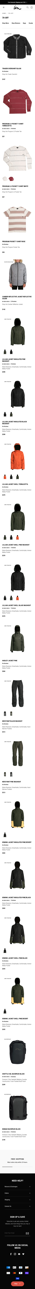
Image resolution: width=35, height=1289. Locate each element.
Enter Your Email (9, 1233)
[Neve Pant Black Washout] (17, 694)
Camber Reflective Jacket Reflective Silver (17, 298)
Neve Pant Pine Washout (11, 782)
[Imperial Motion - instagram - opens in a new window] (15, 1254)
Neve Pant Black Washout (12, 721)
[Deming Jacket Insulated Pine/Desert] (17, 815)
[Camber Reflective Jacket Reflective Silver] (17, 274)
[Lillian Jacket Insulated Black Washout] (17, 394)
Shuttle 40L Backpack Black (13, 1074)
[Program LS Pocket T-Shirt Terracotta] (17, 102)
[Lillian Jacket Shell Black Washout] (17, 578)
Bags (24, 23)
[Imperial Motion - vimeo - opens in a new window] (23, 1254)
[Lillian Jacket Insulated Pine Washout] (17, 332)
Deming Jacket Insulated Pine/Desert (16, 842)
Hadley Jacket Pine (9, 661)
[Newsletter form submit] (27, 1233)
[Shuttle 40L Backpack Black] (17, 1052)
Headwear (32, 23)
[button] (3, 7)
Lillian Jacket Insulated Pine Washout (13, 360)
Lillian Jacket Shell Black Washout (16, 605)
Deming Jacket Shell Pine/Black (14, 958)
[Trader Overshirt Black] (17, 46)
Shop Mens (5, 23)
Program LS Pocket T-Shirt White (15, 186)
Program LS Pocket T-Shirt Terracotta (12, 125)
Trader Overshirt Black (11, 68)
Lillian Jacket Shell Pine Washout (15, 545)
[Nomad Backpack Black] (17, 1107)
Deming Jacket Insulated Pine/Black (16, 897)
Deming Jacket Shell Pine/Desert (15, 1019)
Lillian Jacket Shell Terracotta (15, 484)
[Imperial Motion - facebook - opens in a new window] (11, 1254)
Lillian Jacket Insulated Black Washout (14, 423)
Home (4, 13)
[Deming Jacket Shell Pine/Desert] (17, 991)
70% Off (10, 13)
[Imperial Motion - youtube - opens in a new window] (19, 1254)
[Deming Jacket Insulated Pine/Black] (17, 875)
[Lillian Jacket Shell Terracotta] (17, 457)
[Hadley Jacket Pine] (17, 638)
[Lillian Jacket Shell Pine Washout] (17, 517)
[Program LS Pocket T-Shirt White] (17, 159)
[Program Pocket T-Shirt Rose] (17, 219)
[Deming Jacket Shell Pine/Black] (17, 930)
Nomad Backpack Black (11, 1129)
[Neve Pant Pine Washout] (17, 754)
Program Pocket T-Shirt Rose (13, 241)
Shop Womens (16, 23)
